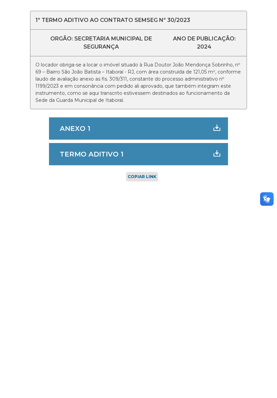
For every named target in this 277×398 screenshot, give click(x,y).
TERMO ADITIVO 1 (91, 154)
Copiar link (142, 176)
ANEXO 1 (75, 128)
